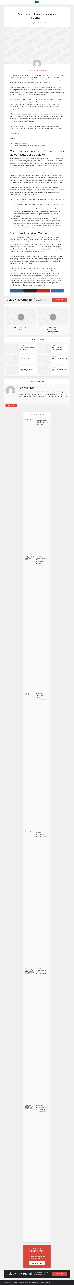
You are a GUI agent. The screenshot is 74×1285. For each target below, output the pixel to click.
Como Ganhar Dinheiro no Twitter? (27, 370)
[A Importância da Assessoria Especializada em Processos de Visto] (30, 1035)
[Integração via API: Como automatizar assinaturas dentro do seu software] (30, 486)
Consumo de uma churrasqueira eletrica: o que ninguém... (41, 560)
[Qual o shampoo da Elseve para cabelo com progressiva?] (30, 1173)
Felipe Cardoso (38, 23)
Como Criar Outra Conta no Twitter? (25, 359)
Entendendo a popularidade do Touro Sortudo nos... (42, 834)
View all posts (11, 405)
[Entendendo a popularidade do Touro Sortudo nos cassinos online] (30, 898)
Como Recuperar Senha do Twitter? (27, 348)
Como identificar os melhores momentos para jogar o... (42, 698)
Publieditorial (39, 693)
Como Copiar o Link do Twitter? (59, 370)
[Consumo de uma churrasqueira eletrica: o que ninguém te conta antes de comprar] (30, 623)
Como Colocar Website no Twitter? (59, 359)
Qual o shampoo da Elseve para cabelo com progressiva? (42, 1109)
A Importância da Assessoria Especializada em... (41, 972)
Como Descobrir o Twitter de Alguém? (58, 348)
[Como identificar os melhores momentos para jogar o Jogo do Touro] (30, 761)
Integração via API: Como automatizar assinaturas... (42, 422)
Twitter (37, 11)
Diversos (38, 419)
